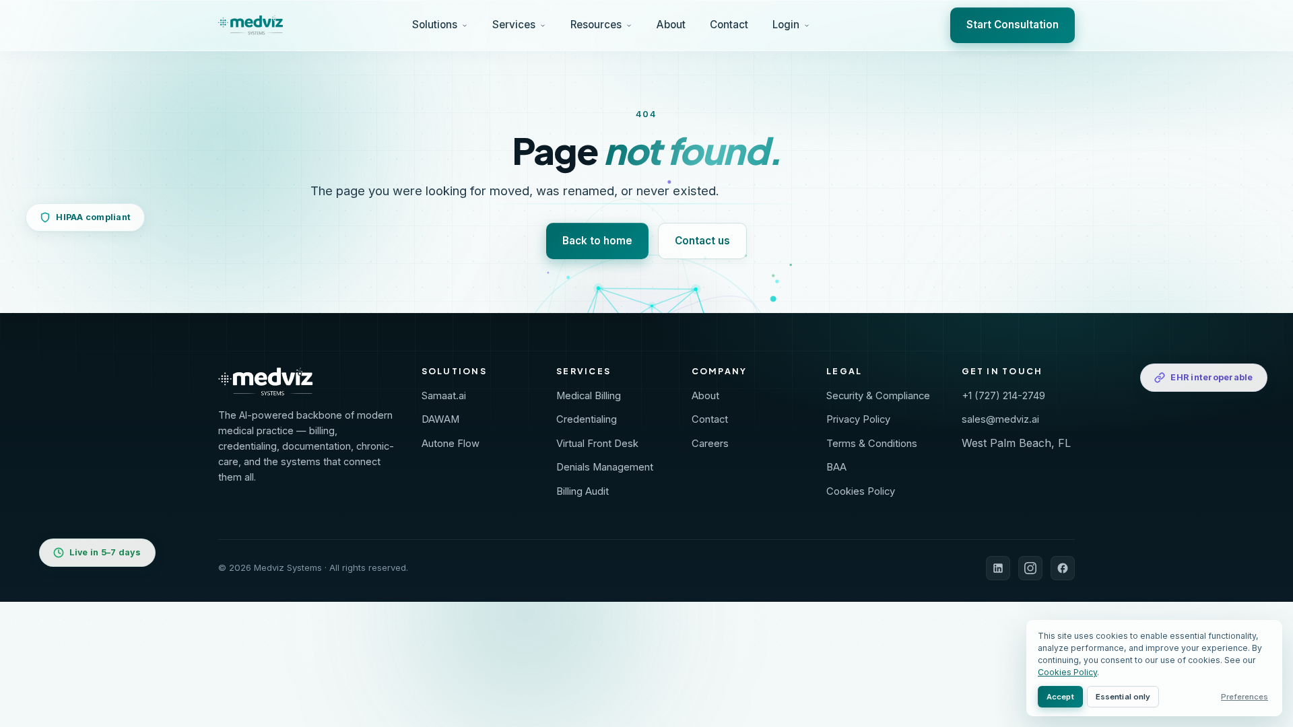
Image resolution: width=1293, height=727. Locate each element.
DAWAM (440, 419)
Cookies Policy (860, 491)
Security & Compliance (878, 396)
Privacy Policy (858, 419)
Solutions (434, 24)
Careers (710, 444)
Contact (729, 24)
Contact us (702, 240)
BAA (836, 467)
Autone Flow (450, 444)
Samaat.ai (444, 396)
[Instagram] (1030, 568)
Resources (596, 24)
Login (785, 24)
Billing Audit (582, 491)
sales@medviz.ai (1000, 419)
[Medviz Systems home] (309, 381)
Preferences (1244, 696)
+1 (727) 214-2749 (1003, 396)
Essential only (1123, 696)
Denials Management (604, 467)
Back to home (597, 240)
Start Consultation (1012, 24)
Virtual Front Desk (597, 444)
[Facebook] (1063, 568)
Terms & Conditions (871, 444)
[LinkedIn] (998, 568)
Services (513, 24)
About (671, 24)
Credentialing (586, 419)
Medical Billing (588, 396)
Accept (1060, 696)
